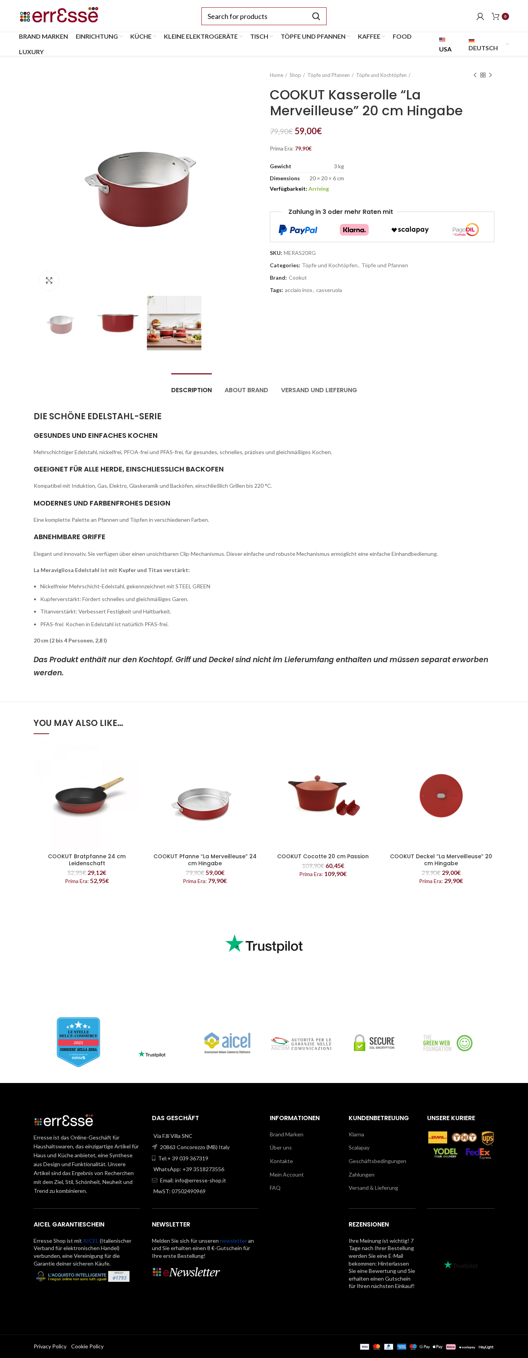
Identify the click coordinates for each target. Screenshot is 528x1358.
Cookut (298, 278)
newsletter (233, 1240)
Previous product (475, 75)
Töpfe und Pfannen (328, 75)
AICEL (91, 1240)
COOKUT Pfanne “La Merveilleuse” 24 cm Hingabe (205, 859)
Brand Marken (286, 1134)
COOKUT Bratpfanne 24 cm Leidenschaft (87, 859)
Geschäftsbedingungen (377, 1161)
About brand (246, 390)
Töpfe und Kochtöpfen (381, 75)
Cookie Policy (87, 1346)
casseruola (329, 290)
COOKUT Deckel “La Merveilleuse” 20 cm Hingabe (441, 859)
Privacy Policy (50, 1346)
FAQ (275, 1187)
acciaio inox (298, 290)
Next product (490, 75)
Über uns (281, 1147)
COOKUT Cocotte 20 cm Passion (323, 856)
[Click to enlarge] (49, 280)
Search (316, 16)
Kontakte (281, 1161)
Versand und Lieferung (319, 390)
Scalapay (359, 1147)
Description (191, 390)
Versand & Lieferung (373, 1187)
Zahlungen (362, 1174)
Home (276, 75)
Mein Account (287, 1174)
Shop (295, 75)
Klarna (356, 1134)
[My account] (480, 16)
